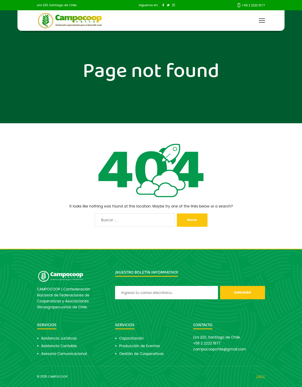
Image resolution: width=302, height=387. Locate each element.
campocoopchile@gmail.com (219, 349)
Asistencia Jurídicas (59, 338)
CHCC (260, 376)
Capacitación (131, 338)
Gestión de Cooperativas (141, 353)
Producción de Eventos (139, 345)
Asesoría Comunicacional (64, 353)
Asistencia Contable (59, 345)
